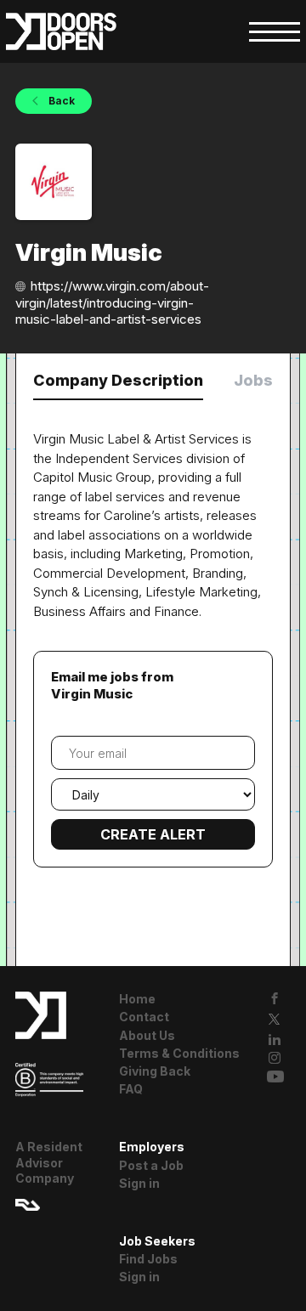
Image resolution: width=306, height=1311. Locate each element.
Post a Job (151, 1165)
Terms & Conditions (179, 1053)
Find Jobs (148, 1259)
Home (137, 999)
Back (60, 100)
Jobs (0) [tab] (266, 380)
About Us (147, 1035)
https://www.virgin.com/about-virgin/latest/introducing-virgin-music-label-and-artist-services (112, 302)
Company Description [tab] (118, 380)
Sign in (139, 1183)
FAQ (131, 1089)
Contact (144, 1016)
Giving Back (154, 1071)
